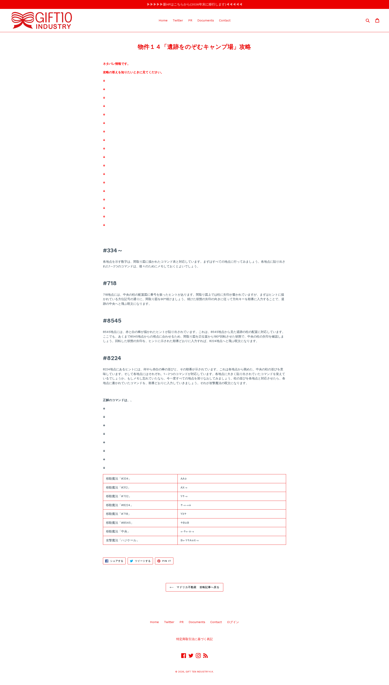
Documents (205, 20)
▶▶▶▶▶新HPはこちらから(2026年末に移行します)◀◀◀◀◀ (194, 4)
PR (190, 20)
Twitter (178, 20)
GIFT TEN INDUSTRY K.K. (200, 671)
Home (163, 20)
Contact (225, 20)
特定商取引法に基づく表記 (194, 639)
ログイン (233, 622)
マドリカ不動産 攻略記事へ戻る (197, 587)
